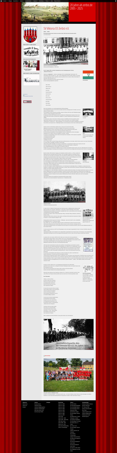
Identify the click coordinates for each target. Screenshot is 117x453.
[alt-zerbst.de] (23, 95)
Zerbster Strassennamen (75, 436)
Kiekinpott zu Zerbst (74, 418)
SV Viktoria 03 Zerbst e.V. (50, 22)
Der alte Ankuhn (38, 403)
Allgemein (25, 402)
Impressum (25, 405)
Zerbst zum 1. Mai (62, 424)
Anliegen (10, 0)
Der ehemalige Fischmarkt (75, 421)
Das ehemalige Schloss (75, 408)
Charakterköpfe (28, 0)
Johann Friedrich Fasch (86, 411)
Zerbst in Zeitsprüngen (62, 427)
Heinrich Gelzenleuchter (87, 408)
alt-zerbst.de (25, 94)
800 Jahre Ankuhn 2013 (39, 410)
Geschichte (15, 0)
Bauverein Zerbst (73, 410)
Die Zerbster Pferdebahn (75, 419)
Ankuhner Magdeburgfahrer (40, 407)
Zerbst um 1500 (61, 408)
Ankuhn (4, 0)
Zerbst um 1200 (61, 405)
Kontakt (24, 407)
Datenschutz (25, 403)
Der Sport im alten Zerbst (40, 22)
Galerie (21, 0)
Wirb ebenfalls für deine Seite (28, 96)
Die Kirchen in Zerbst (74, 411)
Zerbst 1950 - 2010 (62, 422)
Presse (47, 0)
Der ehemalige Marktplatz (75, 405)
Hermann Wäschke (86, 405)
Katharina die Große (86, 414)
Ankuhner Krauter (38, 405)
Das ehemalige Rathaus (75, 407)
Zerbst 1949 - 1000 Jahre (63, 419)
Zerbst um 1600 (61, 410)
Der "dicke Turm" (73, 425)
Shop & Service (57, 0)
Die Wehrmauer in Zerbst (75, 416)
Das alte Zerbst (73, 403)
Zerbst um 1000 (61, 403)
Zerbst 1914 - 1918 (62, 418)
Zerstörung (41, 0)
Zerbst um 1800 (61, 413)
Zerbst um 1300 (61, 407)
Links (52, 0)
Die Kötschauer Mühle (39, 411)
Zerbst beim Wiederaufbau (63, 425)
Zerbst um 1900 (61, 414)
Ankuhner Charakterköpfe (39, 408)
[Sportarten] (27, 102)
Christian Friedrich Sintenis (87, 403)
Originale (35, 0)
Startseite (29, 22)
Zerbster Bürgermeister (86, 413)
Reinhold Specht (85, 416)
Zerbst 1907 (60, 416)
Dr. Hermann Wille (85, 407)
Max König (84, 410)
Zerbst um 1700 (61, 411)
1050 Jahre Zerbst (61, 421)
